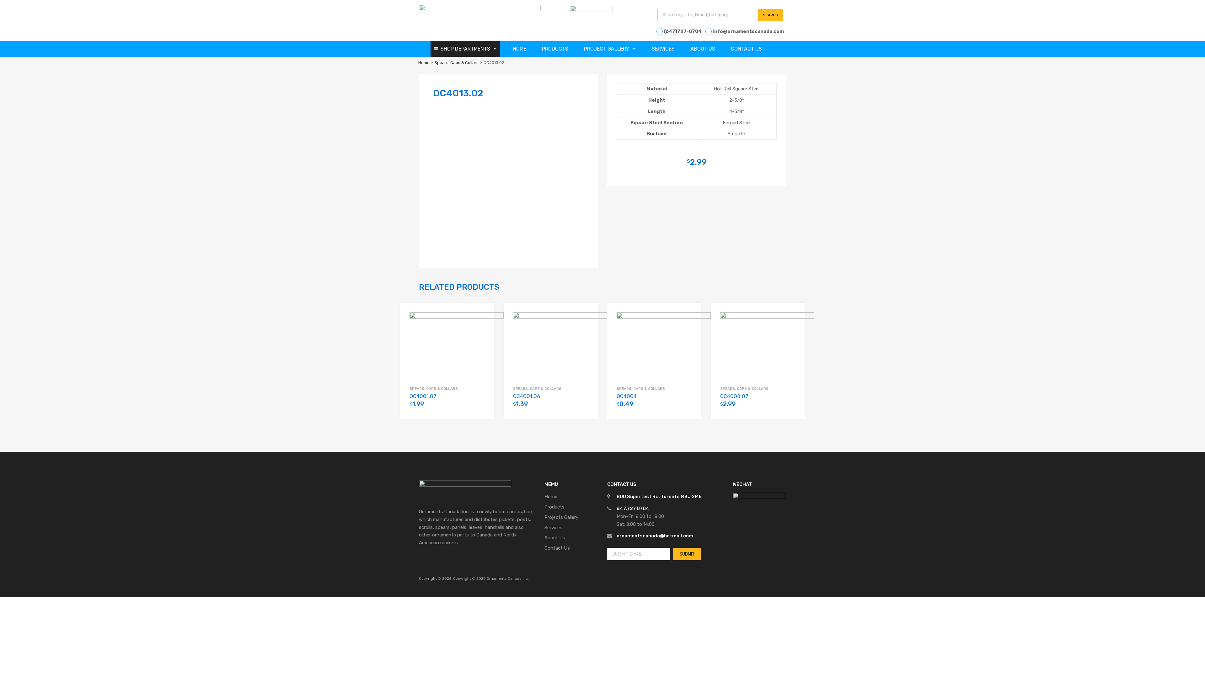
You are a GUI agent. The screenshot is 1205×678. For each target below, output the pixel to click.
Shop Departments (465, 49)
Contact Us (746, 49)
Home (519, 49)
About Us (702, 49)
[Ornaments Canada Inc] (480, 9)
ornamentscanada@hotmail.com (655, 536)
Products (555, 49)
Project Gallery (606, 49)
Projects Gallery (561, 517)
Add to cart (481, 408)
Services (663, 49)
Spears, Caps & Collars (457, 62)
